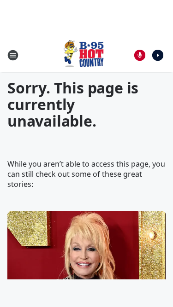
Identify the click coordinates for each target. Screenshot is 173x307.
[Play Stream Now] (157, 55)
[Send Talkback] (139, 55)
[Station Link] (83, 55)
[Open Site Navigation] (12, 55)
